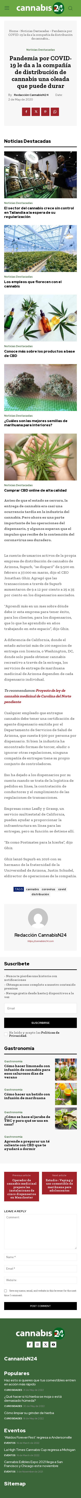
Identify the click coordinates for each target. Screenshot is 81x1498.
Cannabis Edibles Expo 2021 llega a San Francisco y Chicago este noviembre (33, 1464)
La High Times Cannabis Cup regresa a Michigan (39, 1450)
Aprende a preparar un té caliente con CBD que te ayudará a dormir (27, 1145)
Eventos (10, 1443)
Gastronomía (13, 1061)
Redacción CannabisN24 (31, 95)
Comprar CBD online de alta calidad (35, 490)
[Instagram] (37, 1344)
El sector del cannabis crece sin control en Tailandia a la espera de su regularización (39, 212)
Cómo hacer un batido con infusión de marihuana (27, 1096)
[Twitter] (36, 112)
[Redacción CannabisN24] (40, 918)
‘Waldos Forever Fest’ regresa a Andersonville (38, 1437)
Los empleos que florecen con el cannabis (33, 284)
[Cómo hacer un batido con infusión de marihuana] (66, 1094)
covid (62, 889)
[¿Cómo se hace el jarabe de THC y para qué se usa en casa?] (66, 1119)
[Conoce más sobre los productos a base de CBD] (40, 318)
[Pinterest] (45, 112)
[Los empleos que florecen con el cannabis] (40, 248)
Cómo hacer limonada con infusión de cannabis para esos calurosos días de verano (27, 1071)
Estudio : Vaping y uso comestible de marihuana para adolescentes (59, 1185)
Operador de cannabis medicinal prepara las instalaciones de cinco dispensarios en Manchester (22, 1189)
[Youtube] (53, 1344)
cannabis (32, 889)
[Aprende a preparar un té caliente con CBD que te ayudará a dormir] (66, 1143)
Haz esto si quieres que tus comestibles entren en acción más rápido (40, 1382)
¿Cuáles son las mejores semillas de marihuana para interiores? (36, 423)
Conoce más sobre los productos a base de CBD (39, 353)
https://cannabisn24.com (40, 941)
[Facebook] (26, 112)
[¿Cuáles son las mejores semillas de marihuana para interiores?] (40, 387)
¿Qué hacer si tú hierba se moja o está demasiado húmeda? (33, 1398)
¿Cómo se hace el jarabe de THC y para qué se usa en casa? (27, 1120)
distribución (40, 894)
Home (13, 31)
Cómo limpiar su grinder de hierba (29, 1413)
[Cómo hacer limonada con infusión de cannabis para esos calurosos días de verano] (66, 1070)
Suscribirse (40, 1023)
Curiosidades (13, 1390)
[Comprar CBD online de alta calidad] (40, 457)
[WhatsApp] (55, 112)
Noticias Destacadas (35, 31)
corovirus (48, 889)
